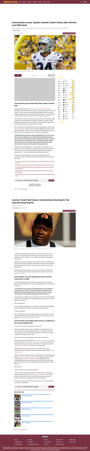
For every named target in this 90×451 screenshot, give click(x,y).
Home (15, 189)
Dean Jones (16, 30)
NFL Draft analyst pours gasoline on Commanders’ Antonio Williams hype (34, 165)
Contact (46, 439)
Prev (18, 75)
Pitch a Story (31, 442)
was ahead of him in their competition (23, 345)
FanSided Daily (18, 442)
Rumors (24, 1)
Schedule (29, 1)
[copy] (22, 33)
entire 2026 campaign (19, 273)
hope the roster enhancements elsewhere (39, 374)
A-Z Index (46, 444)
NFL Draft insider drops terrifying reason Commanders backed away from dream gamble (34, 168)
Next (51, 75)
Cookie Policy (72, 442)
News (20, 1)
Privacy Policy (47, 442)
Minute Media (7, 447)
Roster (39, 1)
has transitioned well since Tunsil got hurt (29, 317)
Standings (35, 1)
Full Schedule (61, 121)
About (15, 439)
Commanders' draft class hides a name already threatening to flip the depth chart (35, 175)
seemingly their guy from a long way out (39, 109)
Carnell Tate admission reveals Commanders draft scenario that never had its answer (34, 162)
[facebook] (80, 1)
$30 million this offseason (29, 358)
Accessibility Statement (33, 444)
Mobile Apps (72, 439)
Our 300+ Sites (59, 439)
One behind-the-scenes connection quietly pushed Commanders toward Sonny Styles (34, 171)
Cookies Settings (60, 444)
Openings (30, 439)
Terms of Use (59, 442)
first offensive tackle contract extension (28, 356)
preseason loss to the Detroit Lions (43, 340)
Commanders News (22, 189)
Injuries (44, 1)
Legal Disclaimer (18, 444)
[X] (82, 1)
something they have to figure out (33, 342)
